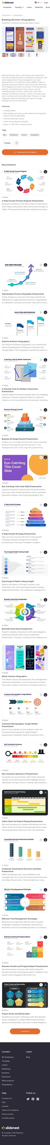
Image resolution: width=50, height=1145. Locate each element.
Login (46, 2)
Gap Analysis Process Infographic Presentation (23, 294)
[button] (4, 39)
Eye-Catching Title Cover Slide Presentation (22, 486)
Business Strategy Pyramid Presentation (20, 439)
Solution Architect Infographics (16, 341)
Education (6, 1077)
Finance (24, 135)
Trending (18, 7)
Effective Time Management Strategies (19, 919)
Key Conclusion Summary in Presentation (20, 774)
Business (5, 1073)
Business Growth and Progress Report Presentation (25, 966)
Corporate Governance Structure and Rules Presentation (21, 870)
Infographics (18, 15)
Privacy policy (7, 1114)
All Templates (7, 1057)
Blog (28, 1057)
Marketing (39, 7)
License (5, 1106)
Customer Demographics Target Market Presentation (20, 725)
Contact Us (7, 1098)
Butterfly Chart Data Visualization (17, 629)
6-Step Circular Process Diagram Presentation (22, 201)
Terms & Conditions (10, 1110)
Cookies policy (8, 1118)
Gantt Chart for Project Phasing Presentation (22, 821)
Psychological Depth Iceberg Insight (18, 581)
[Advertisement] (25, 85)
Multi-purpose (8, 1081)
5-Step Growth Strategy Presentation (19, 534)
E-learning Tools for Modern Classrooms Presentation (20, 390)
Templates (7, 7)
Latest (29, 7)
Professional (14, 135)
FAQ (3, 1102)
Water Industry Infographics (14, 676)
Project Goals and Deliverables (16, 1014)
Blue (4, 135)
